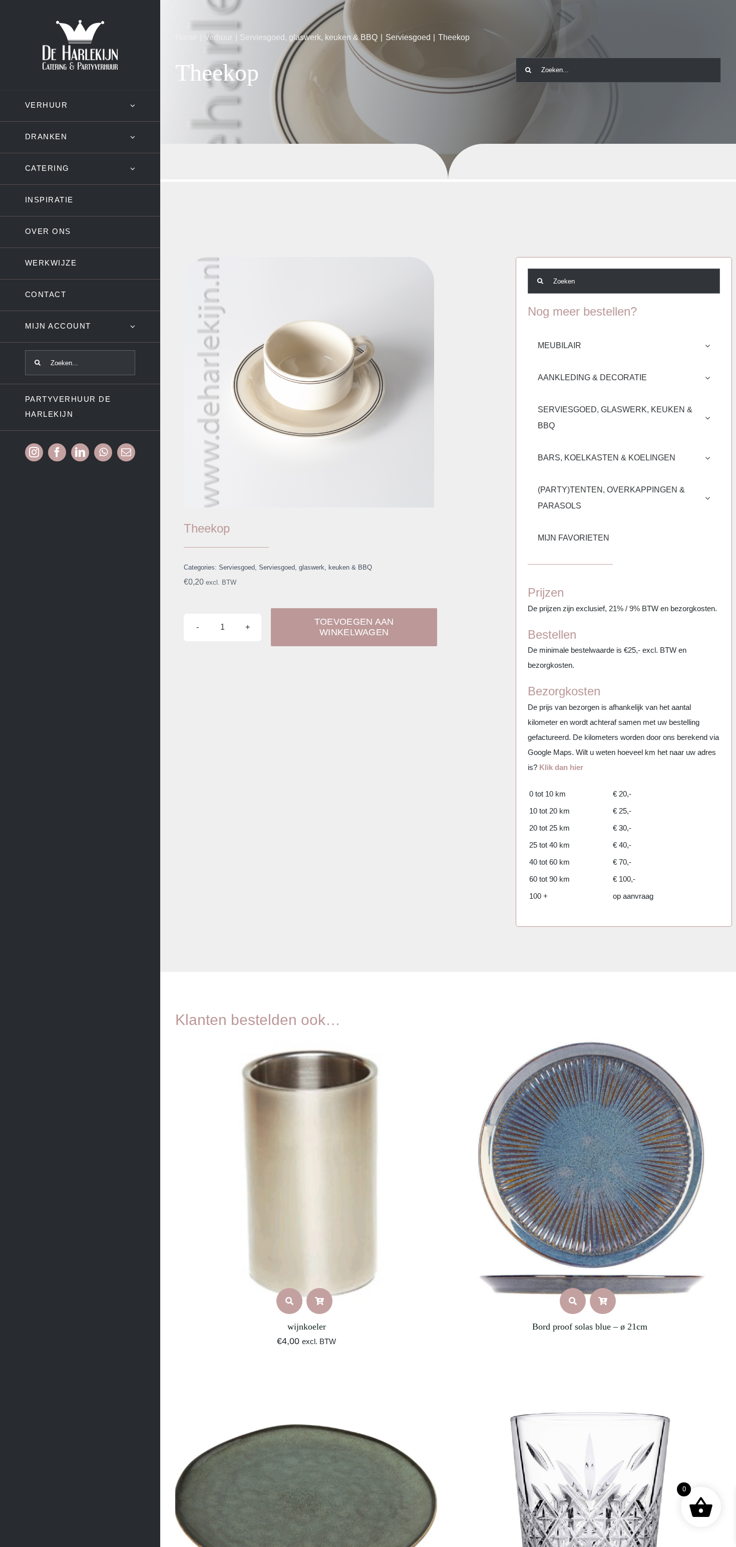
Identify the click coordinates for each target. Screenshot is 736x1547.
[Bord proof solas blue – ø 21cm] (589, 1046)
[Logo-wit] (80, 24)
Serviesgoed (237, 567)
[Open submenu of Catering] (145, 168)
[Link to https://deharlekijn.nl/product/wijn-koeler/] (289, 1301)
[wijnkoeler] (306, 1046)
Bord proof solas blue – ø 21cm (589, 1327)
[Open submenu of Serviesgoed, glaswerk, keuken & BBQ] (712, 417)
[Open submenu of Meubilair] (712, 345)
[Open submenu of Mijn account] (145, 326)
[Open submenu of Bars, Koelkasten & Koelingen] (712, 457)
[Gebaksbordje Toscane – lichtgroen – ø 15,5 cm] (306, 1377)
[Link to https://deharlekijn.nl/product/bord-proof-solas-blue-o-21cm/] (573, 1301)
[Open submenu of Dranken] (145, 137)
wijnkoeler (306, 1327)
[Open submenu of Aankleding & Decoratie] (712, 377)
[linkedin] (80, 452)
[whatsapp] (103, 452)
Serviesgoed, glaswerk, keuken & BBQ (315, 567)
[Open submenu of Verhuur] (145, 105)
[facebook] (57, 452)
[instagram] (34, 452)
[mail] (126, 452)
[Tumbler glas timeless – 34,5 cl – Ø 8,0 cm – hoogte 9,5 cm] (589, 1377)
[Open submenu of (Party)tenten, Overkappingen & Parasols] (712, 498)
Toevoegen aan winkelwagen (354, 627)
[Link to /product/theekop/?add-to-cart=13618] (319, 1301)
